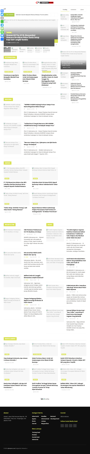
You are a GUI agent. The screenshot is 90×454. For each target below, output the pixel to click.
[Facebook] (2, 11)
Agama (34, 419)
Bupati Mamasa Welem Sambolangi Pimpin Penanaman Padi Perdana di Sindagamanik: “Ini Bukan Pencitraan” (44, 210)
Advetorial (35, 439)
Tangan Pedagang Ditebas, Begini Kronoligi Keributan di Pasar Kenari (33, 300)
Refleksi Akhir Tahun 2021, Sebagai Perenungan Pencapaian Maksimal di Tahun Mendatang (73, 385)
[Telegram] (2, 25)
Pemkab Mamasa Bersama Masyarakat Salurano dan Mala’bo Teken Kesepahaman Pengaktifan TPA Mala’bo (78, 97)
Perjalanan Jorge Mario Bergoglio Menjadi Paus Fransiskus (11, 77)
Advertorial (35, 416)
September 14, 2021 (47, 87)
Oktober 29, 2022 (65, 364)
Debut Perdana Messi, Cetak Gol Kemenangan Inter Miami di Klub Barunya (42, 360)
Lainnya (7, 354)
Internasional (8, 71)
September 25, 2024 (9, 362)
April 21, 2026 (7, 212)
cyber (9, 42)
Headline (9, 32)
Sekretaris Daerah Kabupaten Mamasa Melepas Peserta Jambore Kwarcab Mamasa (37, 14)
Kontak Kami (35, 437)
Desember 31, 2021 (65, 389)
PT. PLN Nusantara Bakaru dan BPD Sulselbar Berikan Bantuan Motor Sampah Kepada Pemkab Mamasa (15, 184)
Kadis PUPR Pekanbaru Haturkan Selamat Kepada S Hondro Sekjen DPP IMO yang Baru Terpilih (73, 360)
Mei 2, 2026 (7, 188)
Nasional (53, 416)
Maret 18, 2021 (33, 257)
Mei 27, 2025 (72, 240)
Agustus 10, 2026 (75, 90)
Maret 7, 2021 (33, 280)
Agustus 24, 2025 (30, 109)
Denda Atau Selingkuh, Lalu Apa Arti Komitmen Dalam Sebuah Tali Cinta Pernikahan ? (15, 385)
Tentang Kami (36, 432)
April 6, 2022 (36, 391)
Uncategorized (54, 419)
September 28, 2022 (9, 389)
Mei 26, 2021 (72, 291)
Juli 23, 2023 (26, 83)
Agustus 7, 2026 (74, 102)
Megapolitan (45, 423)
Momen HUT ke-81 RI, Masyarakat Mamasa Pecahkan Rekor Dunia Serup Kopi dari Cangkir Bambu (22, 37)
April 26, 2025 (7, 81)
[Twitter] (2, 14)
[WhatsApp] (2, 21)
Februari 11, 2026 (37, 214)
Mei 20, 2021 (72, 318)
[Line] (2, 32)
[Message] (2, 28)
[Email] (2, 18)
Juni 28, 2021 (30, 234)
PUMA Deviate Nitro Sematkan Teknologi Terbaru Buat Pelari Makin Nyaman (76, 287)
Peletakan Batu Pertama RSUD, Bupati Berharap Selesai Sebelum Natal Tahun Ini (44, 184)
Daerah (7, 178)
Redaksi (34, 435)
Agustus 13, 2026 (75, 79)
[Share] (2, 39)
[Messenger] (2, 35)
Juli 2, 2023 (71, 267)
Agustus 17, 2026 (66, 67)
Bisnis (34, 421)
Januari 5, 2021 (33, 304)
